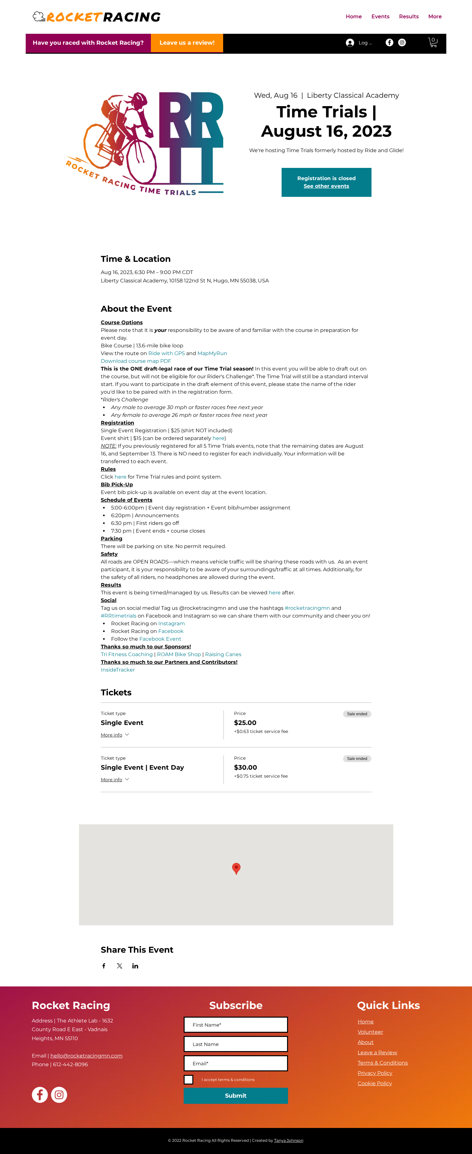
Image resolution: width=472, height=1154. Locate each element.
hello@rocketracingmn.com (86, 1056)
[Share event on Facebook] (104, 965)
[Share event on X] (120, 965)
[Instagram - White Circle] (402, 42)
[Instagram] (59, 1095)
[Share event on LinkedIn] (135, 965)
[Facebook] (40, 1095)
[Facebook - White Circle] (389, 42)
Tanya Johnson (288, 1140)
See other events (326, 186)
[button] (380, 17)
